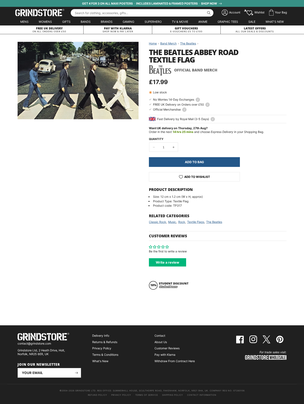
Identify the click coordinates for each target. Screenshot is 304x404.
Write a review (167, 262)
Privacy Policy (101, 348)
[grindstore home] (49, 337)
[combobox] (142, 13)
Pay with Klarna (164, 354)
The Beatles (214, 222)
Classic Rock (157, 222)
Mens (24, 21)
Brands (107, 21)
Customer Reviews (167, 348)
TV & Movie (180, 21)
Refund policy (97, 395)
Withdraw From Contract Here (174, 361)
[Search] (208, 13)
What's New (275, 21)
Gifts (66, 21)
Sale (251, 21)
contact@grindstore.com (34, 343)
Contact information (201, 395)
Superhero (153, 21)
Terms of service (146, 395)
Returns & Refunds (104, 342)
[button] (278, 12)
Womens (45, 21)
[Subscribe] (76, 373)
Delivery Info (100, 335)
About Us (160, 342)
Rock (181, 222)
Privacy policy (121, 395)
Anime (202, 21)
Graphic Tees (228, 21)
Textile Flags (195, 222)
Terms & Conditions (105, 354)
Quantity (156, 139)
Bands (86, 21)
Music (172, 222)
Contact (159, 335)
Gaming (128, 21)
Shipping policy (172, 395)
